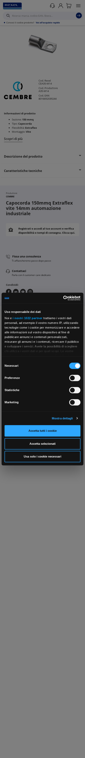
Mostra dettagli (62, 418)
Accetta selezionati (42, 443)
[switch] (74, 378)
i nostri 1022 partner (27, 318)
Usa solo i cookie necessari (42, 456)
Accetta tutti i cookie (42, 430)
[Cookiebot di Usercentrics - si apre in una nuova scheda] (63, 298)
